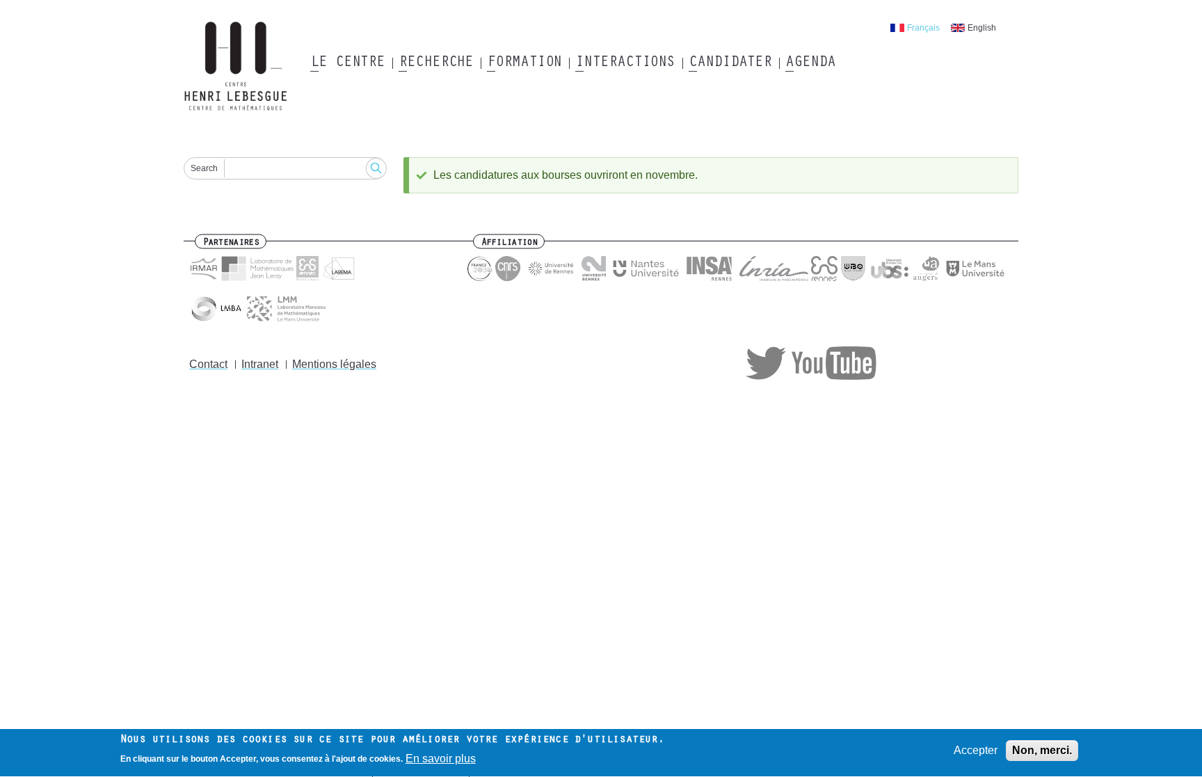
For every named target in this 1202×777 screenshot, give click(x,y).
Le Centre (347, 63)
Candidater (730, 63)
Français (923, 28)
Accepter (975, 750)
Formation (524, 63)
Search (204, 168)
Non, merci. (1042, 750)
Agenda (810, 63)
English (982, 28)
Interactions (625, 63)
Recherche (436, 63)
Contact (208, 364)
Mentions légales (334, 364)
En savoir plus (441, 758)
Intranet (259, 364)
